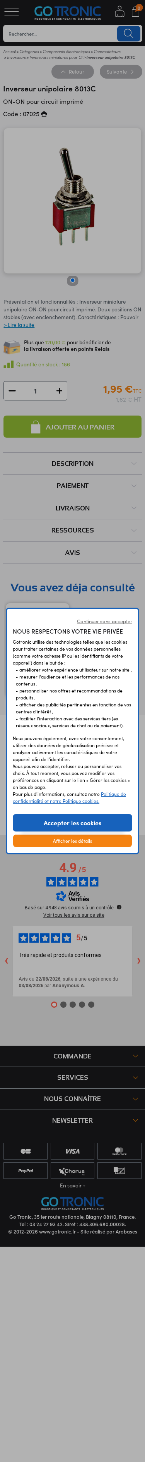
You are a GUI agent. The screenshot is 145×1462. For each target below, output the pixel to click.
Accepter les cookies (72, 822)
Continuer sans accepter (104, 621)
